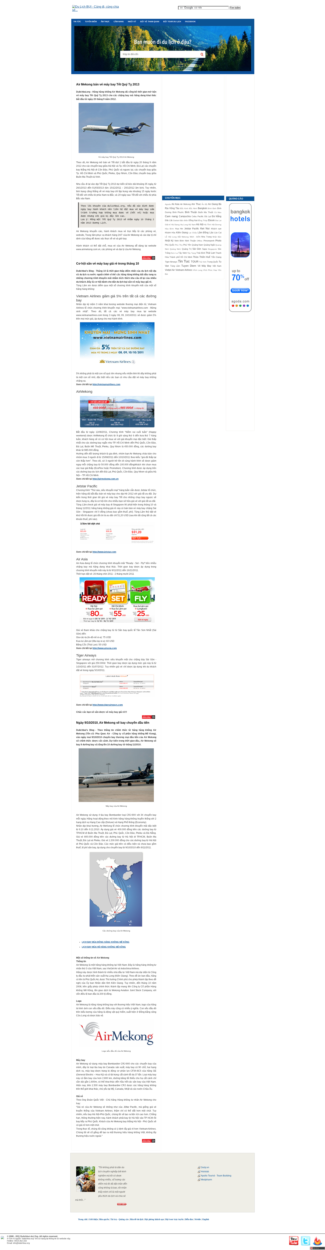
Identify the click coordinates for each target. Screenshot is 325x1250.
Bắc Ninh (193, 208)
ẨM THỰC (105, 22)
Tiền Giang (216, 257)
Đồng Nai (193, 220)
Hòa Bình (169, 229)
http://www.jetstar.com (104, 552)
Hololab (205, 1171)
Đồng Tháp (202, 220)
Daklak (176, 220)
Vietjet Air (170, 270)
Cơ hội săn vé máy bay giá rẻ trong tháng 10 (107, 263)
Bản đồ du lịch (136, 1219)
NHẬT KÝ (132, 22)
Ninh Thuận (190, 241)
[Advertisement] (193, 134)
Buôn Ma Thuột (205, 212)
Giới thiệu (93, 1219)
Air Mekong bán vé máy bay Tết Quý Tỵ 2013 (107, 84)
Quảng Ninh (175, 249)
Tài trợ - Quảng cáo (119, 1219)
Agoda (168, 204)
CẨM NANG (119, 22)
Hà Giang (175, 225)
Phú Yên (187, 245)
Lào (211, 232)
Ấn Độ (204, 204)
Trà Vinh (203, 262)
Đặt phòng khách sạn (154, 1219)
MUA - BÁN (195, 237)
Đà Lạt (207, 216)
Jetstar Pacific (191, 228)
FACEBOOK (190, 22)
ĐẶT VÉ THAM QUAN (149, 22)
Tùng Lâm (175, 266)
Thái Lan (210, 253)
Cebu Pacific (198, 216)
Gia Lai (218, 220)
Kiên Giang (182, 232)
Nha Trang (206, 237)
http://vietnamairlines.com (106, 384)
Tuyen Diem (188, 265)
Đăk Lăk (169, 220)
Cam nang (171, 216)
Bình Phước (178, 212)
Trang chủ (82, 1219)
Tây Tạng (191, 253)
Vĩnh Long (197, 270)
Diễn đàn (189, 1219)
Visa (215, 270)
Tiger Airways (171, 262)
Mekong (185, 237)
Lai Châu (193, 233)
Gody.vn (205, 1167)
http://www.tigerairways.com (108, 705)
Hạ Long (184, 225)
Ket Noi (205, 228)
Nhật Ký (169, 240)
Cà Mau (218, 212)
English (205, 1219)
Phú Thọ (179, 245)
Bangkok (202, 208)
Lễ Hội (168, 237)
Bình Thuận (191, 212)
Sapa (204, 249)
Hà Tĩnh (207, 225)
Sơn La (174, 253)
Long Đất (176, 237)
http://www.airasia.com (105, 648)
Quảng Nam (197, 245)
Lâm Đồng (203, 232)
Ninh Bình (179, 241)
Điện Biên (184, 220)
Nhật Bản (217, 237)
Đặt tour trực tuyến (174, 1219)
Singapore (212, 249)
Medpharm (206, 1179)
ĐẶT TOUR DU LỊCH (172, 22)
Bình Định (212, 208)
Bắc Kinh (184, 208)
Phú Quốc (169, 245)
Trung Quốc (212, 262)
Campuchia (185, 216)
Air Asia (175, 204)
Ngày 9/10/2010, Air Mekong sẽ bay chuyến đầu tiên (112, 722)
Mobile (197, 1219)
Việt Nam (217, 266)
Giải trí (168, 225)
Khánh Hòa (170, 232)
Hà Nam (191, 225)
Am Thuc (196, 204)
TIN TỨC (77, 22)
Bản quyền (104, 1219)
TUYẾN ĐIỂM (91, 22)
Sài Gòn (196, 249)
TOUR (194, 261)
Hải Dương (216, 225)
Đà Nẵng (216, 216)
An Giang (213, 204)
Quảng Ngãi (209, 245)
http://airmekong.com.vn (105, 479)
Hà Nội (199, 224)
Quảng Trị (186, 249)
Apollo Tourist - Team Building (216, 1175)
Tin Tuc (184, 261)
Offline (199, 241)
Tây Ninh (182, 253)
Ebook (211, 220)
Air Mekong (185, 204)
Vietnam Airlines (183, 270)
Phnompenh (209, 241)
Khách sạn (216, 228)
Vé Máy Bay (204, 266)
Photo (218, 240)
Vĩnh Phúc (208, 270)
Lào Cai (217, 232)
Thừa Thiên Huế (201, 257)
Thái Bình (200, 253)
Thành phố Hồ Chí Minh (180, 257)
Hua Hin (179, 228)
